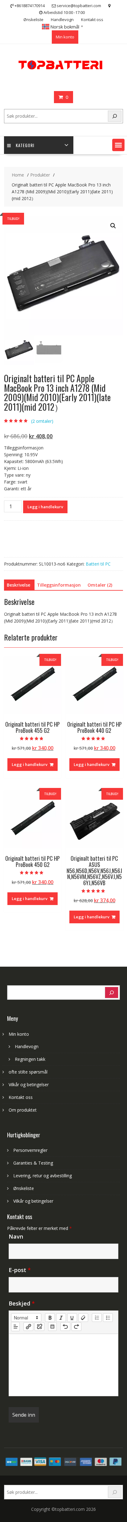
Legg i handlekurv (45, 507)
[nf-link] (28, 1326)
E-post (20, 1270)
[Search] (114, 116)
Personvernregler (30, 1150)
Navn (16, 1236)
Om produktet (23, 1110)
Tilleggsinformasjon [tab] (59, 585)
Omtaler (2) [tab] (100, 585)
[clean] (83, 1317)
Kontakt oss (92, 19)
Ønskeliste (33, 19)
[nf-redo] (76, 1326)
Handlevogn (62, 19)
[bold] (50, 1317)
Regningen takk (30, 1059)
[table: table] (52, 1326)
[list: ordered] (97, 1317)
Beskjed (22, 1303)
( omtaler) (42, 421)
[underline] (72, 1317)
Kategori (25, 145)
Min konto (65, 37)
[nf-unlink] (39, 1326)
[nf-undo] (65, 1326)
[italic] (61, 1317)
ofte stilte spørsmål (28, 1072)
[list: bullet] (108, 1317)
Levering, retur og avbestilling (42, 1176)
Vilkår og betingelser (29, 1084)
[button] (118, 145)
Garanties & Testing (33, 1163)
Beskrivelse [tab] (18, 585)
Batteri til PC (98, 564)
